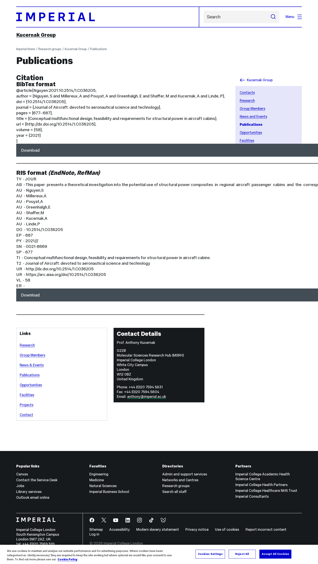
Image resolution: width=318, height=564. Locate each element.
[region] (159, 554)
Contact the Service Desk (36, 480)
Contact (26, 415)
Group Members (32, 355)
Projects (26, 405)
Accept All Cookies (275, 554)
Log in (94, 534)
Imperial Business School (109, 491)
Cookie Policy (67, 559)
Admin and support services (184, 474)
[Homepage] (107, 16)
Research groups (49, 49)
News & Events (32, 365)
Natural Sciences (103, 486)
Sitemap (96, 529)
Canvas (22, 474)
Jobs (20, 486)
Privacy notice (197, 529)
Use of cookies (227, 529)
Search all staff (174, 491)
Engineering (98, 474)
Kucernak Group (36, 35)
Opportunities (31, 385)
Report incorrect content (266, 529)
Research (27, 345)
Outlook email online (32, 497)
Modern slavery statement (157, 529)
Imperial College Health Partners (261, 485)
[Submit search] (273, 17)
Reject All (242, 554)
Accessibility (119, 529)
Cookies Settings (210, 554)
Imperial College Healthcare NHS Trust (266, 490)
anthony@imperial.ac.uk (146, 396)
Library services (29, 491)
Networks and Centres (180, 480)
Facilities (27, 395)
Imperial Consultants (252, 496)
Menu (290, 16)
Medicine (96, 480)
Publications (98, 49)
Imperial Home (25, 49)
